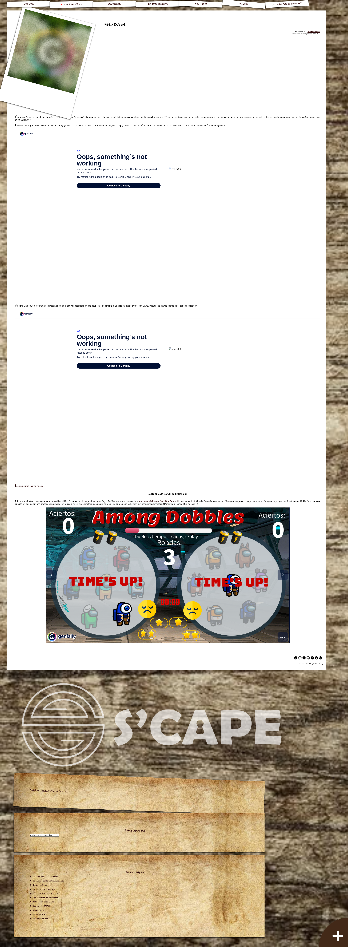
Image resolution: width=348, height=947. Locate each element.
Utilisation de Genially (45, 894)
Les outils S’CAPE (41, 906)
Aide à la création (73, 4)
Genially (33, 790)
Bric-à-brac (201, 4)
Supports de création (44, 889)
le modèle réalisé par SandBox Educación (159, 501)
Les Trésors (114, 4)
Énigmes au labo (41, 919)
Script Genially (59, 791)
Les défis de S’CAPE (158, 4)
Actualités (28, 4)
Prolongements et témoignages (48, 881)
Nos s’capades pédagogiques (287, 4)
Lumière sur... (40, 915)
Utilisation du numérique (46, 898)
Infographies (40, 885)
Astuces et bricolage (43, 902)
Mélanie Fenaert (313, 32)
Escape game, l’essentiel (45, 877)
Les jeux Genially (45, 790)
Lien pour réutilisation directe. (29, 486)
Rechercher (244, 4)
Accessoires (39, 910)
